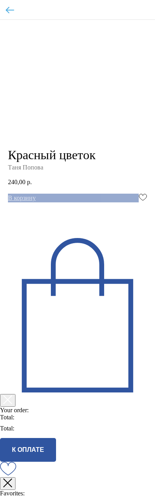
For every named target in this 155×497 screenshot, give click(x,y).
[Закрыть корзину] (7, 400)
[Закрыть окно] (7, 483)
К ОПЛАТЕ (28, 449)
